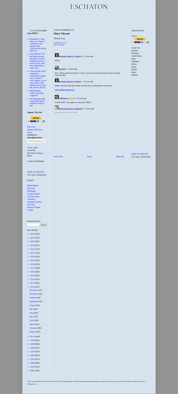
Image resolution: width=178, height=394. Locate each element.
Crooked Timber (33, 194)
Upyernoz (31, 205)
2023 (32, 245)
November (34, 294)
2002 (32, 371)
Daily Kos (31, 188)
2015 (32, 275)
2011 (32, 336)
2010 (32, 340)
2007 (32, 352)
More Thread (61, 33)
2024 (32, 241)
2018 (32, 264)
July (31, 309)
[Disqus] (89, 82)
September (34, 301)
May (32, 317)
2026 (32, 234)
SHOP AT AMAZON (35, 172)
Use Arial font (35, 30)
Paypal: (134, 36)
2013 (32, 283)
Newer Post (58, 157)
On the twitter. (32, 148)
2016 (32, 272)
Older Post (120, 157)
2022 (32, 249)
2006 (32, 355)
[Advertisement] (89, 19)
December (34, 290)
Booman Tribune (33, 207)
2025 (32, 238)
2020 (32, 257)
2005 (32, 359)
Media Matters (32, 186)
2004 (32, 363)
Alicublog (31, 199)
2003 (32, 367)
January (33, 332)
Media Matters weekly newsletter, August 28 (37, 93)
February (33, 328)
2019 (32, 260)
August (33, 305)
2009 (32, 344)
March (32, 324)
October (33, 298)
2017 (32, 268)
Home (89, 157)
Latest (29, 132)
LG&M (30, 210)
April (32, 320)
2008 (32, 348)
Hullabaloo (31, 191)
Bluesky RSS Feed (34, 130)
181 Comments (59, 45)
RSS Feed (31, 127)
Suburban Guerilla (34, 202)
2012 (32, 287)
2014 (32, 279)
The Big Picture (33, 196)
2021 (32, 253)
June (32, 313)
